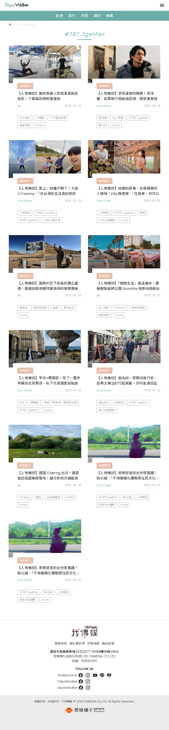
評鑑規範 (93, 643)
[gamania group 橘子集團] (84, 710)
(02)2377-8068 (88, 651)
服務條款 (61, 643)
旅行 (72, 15)
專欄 (109, 15)
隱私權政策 (77, 643)
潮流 (97, 15)
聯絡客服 (108, 643)
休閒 (84, 15)
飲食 (59, 15)
